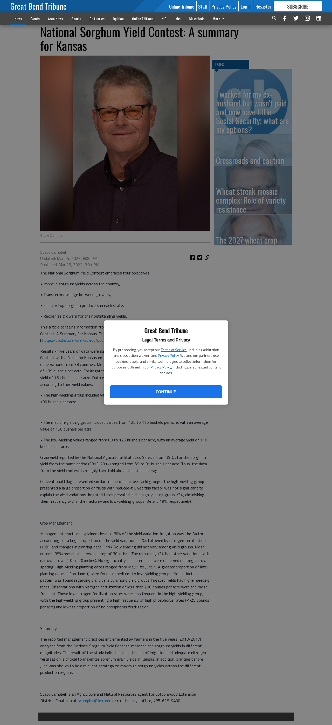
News (18, 18)
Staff (203, 6)
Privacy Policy (168, 355)
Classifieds (196, 18)
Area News (55, 18)
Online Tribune (181, 6)
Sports (76, 18)
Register (263, 6)
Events (35, 18)
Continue (166, 391)
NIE (164, 18)
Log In (246, 6)
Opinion (118, 18)
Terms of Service (174, 349)
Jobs (177, 18)
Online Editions (142, 18)
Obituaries (97, 18)
